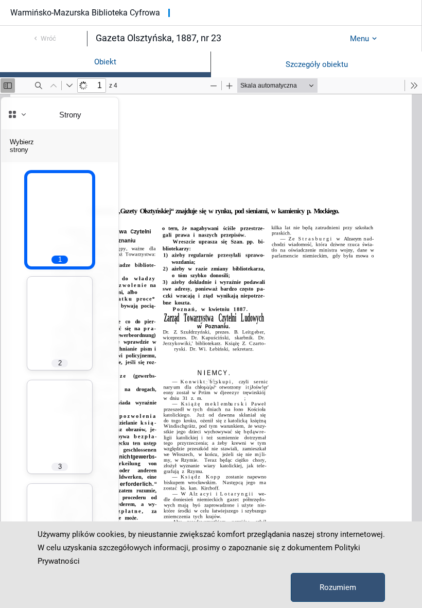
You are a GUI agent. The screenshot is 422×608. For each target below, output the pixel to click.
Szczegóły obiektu (317, 64)
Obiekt (105, 61)
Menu (359, 38)
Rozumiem (338, 587)
